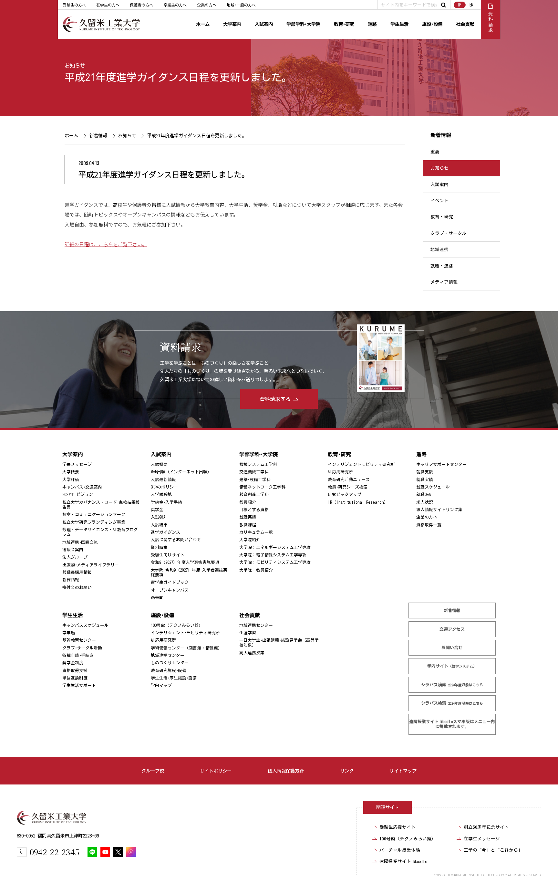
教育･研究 (344, 24)
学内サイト (452, 666)
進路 (372, 24)
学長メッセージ (77, 464)
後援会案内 (72, 550)
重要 (434, 152)
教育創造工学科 (254, 494)
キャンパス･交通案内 (82, 487)
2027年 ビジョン (77, 494)
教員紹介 (247, 502)
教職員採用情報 (77, 572)
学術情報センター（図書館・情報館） (186, 648)
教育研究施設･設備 (168, 670)
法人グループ (75, 557)
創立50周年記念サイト (486, 827)
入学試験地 (161, 494)
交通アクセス (452, 629)
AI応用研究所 (340, 472)
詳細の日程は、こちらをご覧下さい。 (106, 243)
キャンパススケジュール (85, 625)
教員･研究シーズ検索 (347, 487)
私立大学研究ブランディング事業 (93, 522)
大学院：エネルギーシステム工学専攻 (275, 547)
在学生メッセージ (482, 839)
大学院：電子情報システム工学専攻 (272, 555)
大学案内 (232, 24)
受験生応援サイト (397, 827)
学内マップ (161, 685)
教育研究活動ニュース (349, 479)
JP (459, 5)
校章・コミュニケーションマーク (93, 514)
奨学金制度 (72, 663)
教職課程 (247, 525)
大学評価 (70, 479)
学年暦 (68, 633)
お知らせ (75, 65)
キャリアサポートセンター (441, 464)
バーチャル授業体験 (399, 850)
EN (471, 5)
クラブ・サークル (448, 233)
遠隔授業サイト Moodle (452, 724)
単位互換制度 (75, 678)
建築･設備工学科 (255, 479)
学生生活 (399, 24)
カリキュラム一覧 (256, 532)
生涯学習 (247, 633)
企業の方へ (206, 5)
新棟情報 (70, 580)
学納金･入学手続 (166, 502)
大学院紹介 (249, 540)
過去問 (157, 597)
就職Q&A (423, 494)
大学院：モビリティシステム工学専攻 (275, 562)
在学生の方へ (107, 5)
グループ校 (152, 770)
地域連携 (439, 249)
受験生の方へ (74, 5)
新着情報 (98, 135)
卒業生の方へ (175, 5)
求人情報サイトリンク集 (439, 510)
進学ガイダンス (165, 532)
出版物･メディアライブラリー (90, 565)
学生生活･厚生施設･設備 (174, 678)
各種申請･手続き (78, 655)
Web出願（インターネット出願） (181, 472)
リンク (347, 770)
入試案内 (264, 24)
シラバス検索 (452, 685)
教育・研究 (441, 217)
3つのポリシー (164, 487)
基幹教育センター (79, 640)
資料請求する (275, 399)
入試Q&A (158, 517)
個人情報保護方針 (286, 770)
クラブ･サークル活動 (82, 648)
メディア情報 (444, 282)
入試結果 (159, 525)
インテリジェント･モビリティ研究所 (185, 633)
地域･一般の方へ (241, 5)
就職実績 (247, 517)
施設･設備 (432, 24)
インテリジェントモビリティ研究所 (361, 464)
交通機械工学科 (254, 472)
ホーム (203, 24)
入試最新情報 (163, 479)
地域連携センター (167, 655)
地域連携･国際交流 (80, 542)
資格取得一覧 (428, 525)
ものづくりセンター (170, 663)
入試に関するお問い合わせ (176, 540)
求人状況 (424, 502)
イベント (439, 200)
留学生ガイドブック (170, 582)
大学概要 (70, 472)
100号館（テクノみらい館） (177, 625)
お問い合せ (452, 648)
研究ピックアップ (344, 494)
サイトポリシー (216, 770)
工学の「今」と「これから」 (493, 850)
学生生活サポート (79, 685)
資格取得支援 (75, 670)
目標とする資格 (254, 510)
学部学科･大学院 (303, 24)
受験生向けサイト (167, 555)
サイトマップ (403, 770)
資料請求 (159, 547)
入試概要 (159, 464)
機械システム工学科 (258, 464)
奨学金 (157, 510)
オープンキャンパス (170, 590)
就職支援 (424, 472)
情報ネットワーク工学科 (262, 487)
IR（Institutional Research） (358, 502)
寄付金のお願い (77, 587)
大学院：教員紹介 (256, 570)
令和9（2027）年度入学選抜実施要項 (185, 562)
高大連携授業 (251, 653)
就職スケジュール (433, 487)
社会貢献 (465, 24)
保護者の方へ (141, 5)
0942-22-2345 (54, 852)
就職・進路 (441, 266)
